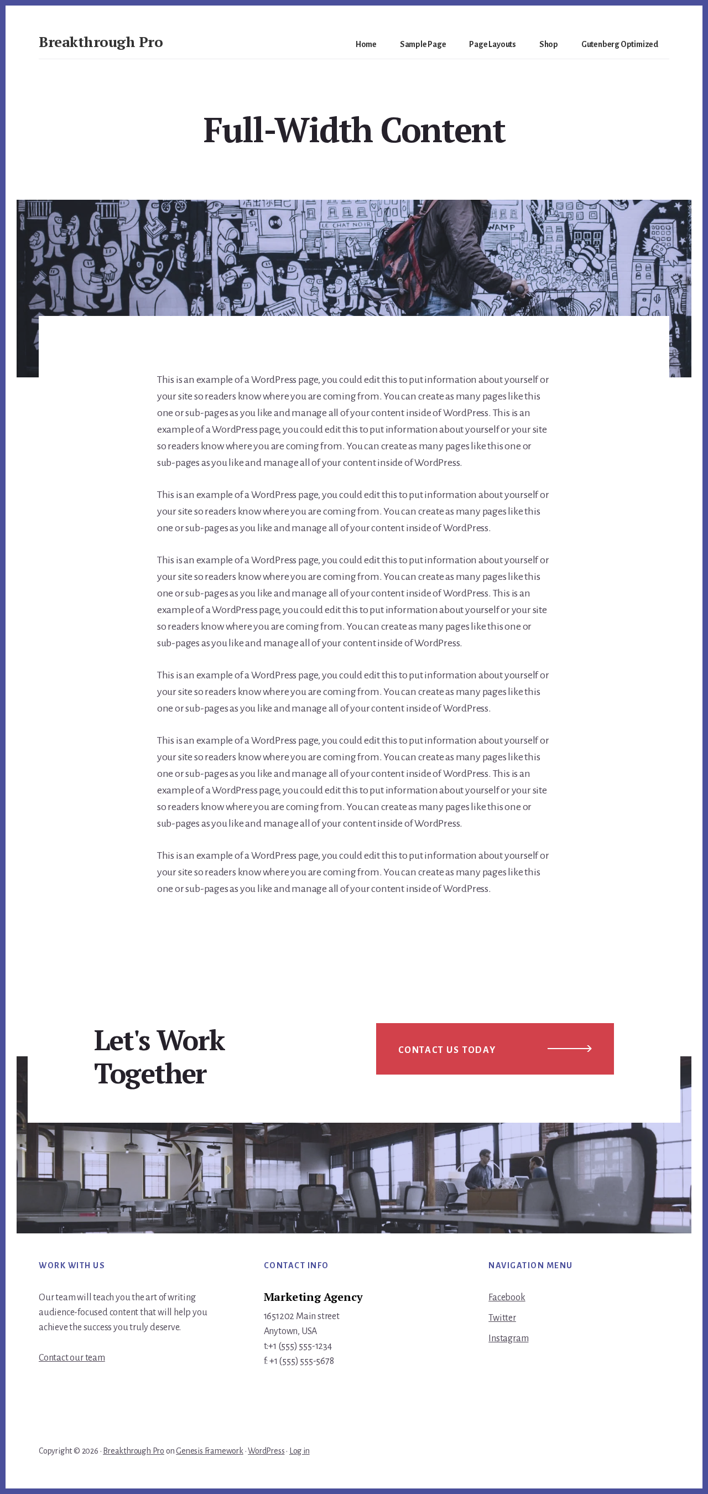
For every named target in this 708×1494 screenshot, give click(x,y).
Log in (299, 1450)
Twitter (502, 1318)
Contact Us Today (447, 1050)
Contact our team (72, 1358)
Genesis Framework (209, 1450)
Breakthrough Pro (101, 41)
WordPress (266, 1450)
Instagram (508, 1338)
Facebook (506, 1298)
